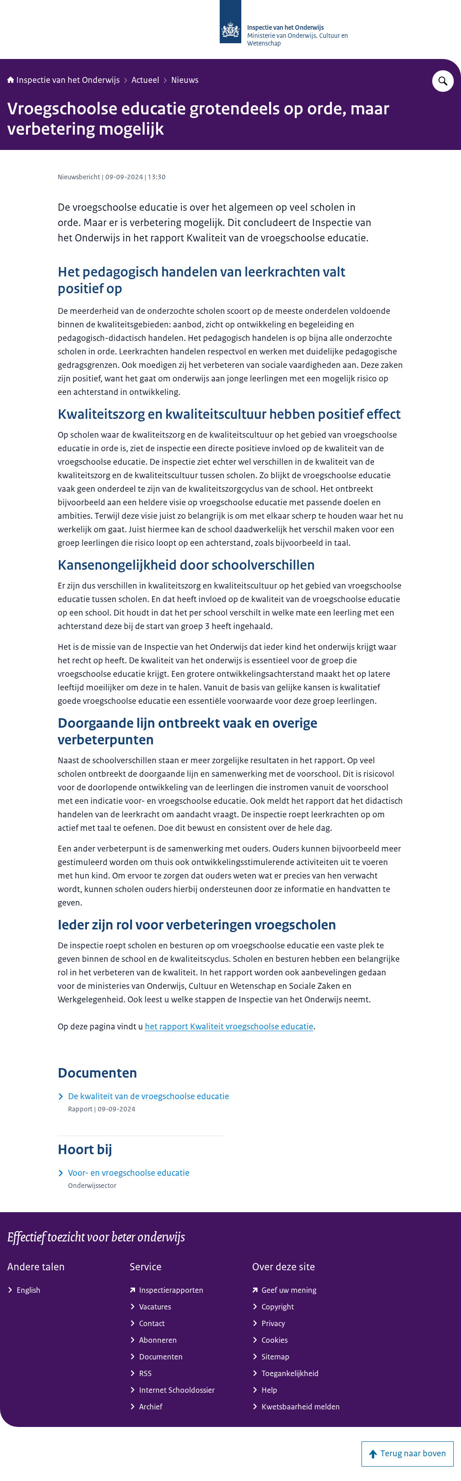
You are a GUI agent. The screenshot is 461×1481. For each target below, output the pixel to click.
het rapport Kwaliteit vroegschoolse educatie (229, 1026)
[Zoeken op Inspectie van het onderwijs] (443, 81)
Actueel (145, 80)
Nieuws (185, 80)
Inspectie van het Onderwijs (68, 80)
